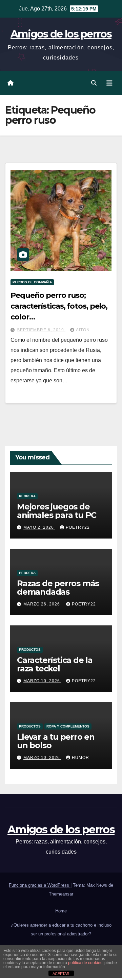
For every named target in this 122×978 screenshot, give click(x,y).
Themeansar (61, 894)
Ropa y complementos (67, 726)
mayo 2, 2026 (39, 527)
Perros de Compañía (32, 282)
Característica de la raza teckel (55, 664)
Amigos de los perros (61, 34)
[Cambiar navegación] (109, 83)
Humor (80, 757)
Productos (30, 649)
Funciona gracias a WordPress (39, 885)
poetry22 (78, 527)
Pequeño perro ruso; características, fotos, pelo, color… (59, 306)
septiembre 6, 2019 (41, 330)
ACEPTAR (61, 974)
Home (61, 910)
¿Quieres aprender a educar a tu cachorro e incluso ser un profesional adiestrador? (61, 929)
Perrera (27, 496)
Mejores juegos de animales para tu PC (56, 511)
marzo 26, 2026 (42, 604)
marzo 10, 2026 (42, 680)
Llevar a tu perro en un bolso (56, 741)
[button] (94, 83)
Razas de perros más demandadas (58, 587)
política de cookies (85, 962)
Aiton (83, 330)
